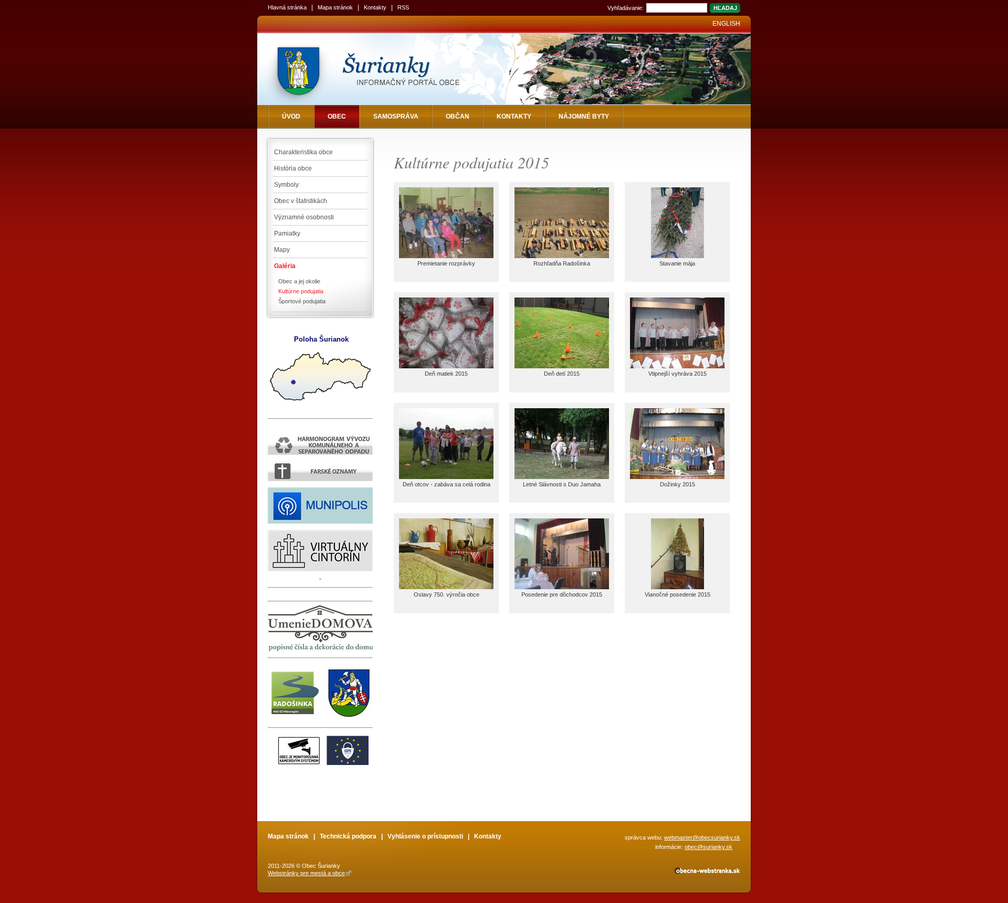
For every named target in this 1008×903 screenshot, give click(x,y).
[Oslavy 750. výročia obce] (446, 587)
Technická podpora (348, 836)
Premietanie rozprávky (446, 263)
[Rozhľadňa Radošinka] (561, 256)
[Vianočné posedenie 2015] (677, 587)
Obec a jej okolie (299, 281)
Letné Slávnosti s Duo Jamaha (562, 484)
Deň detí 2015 (562, 373)
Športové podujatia (302, 301)
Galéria (285, 266)
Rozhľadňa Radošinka (561, 263)
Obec (337, 116)
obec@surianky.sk (708, 847)
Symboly (286, 184)
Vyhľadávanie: (625, 8)
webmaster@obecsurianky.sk (702, 837)
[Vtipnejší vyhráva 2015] (677, 366)
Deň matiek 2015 (446, 373)
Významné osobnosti (304, 217)
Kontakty (375, 7)
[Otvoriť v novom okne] (706, 872)
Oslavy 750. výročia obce (446, 594)
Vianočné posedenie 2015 (677, 594)
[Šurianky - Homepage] (384, 69)
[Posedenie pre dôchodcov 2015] (561, 587)
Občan (457, 116)
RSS (403, 7)
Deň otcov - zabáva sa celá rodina (446, 484)
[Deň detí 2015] (561, 366)
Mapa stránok (335, 7)
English (726, 23)
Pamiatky (287, 233)
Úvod (291, 116)
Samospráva (395, 116)
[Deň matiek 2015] (446, 366)
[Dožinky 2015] (677, 477)
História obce (293, 168)
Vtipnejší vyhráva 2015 (677, 373)
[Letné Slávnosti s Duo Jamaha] (561, 477)
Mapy (282, 249)
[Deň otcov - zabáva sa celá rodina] (446, 477)
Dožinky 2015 (677, 484)
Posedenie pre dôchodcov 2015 (561, 594)
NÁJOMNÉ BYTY (584, 116)
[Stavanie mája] (677, 256)
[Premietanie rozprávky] (446, 256)
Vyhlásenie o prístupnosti (425, 836)
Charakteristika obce (303, 152)
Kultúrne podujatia (300, 291)
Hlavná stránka (287, 7)
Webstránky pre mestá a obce (306, 873)
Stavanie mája (677, 263)
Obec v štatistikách (300, 201)
